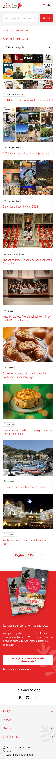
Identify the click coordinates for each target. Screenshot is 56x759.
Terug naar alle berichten (17, 30)
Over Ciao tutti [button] (11, 736)
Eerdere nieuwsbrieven (17, 669)
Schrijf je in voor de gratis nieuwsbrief (28, 660)
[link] (41, 555)
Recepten (10, 367)
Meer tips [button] (8, 728)
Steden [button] (7, 720)
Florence (9, 310)
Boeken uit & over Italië (15, 94)
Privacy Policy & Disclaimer (18, 754)
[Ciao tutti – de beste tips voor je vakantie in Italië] (12, 5)
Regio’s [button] (7, 711)
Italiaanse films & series (15, 254)
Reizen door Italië (13, 147)
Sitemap (7, 751)
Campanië (10, 481)
